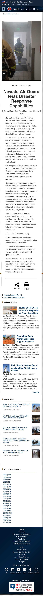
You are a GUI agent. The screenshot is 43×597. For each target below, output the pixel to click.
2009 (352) (7, 515)
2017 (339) (7, 496)
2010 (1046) (7, 513)
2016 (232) (7, 498)
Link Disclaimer (21, 537)
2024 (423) (7, 479)
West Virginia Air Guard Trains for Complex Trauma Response (15, 417)
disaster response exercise (14, 297)
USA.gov (22, 562)
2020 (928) (7, 489)
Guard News (7, 409)
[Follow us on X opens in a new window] (7, 570)
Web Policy (22, 539)
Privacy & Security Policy (21, 534)
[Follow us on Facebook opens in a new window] (30, 570)
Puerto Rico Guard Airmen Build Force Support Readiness (25, 339)
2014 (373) (7, 503)
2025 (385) (7, 477)
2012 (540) (7, 508)
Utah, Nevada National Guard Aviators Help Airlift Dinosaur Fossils (24, 368)
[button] (20, 4)
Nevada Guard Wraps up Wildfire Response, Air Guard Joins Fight (28, 310)
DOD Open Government (21, 544)
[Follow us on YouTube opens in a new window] (18, 570)
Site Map (22, 532)
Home (22, 529)
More (35, 393)
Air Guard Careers (21, 559)
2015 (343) (7, 501)
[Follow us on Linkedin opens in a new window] (12, 570)
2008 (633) (7, 517)
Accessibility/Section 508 (21, 552)
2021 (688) (7, 486)
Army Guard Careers (22, 557)
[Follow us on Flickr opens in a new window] (24, 570)
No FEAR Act (21, 550)
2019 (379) (7, 491)
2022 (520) (7, 484)
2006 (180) (7, 522)
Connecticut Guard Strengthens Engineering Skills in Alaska (15, 428)
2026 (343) (7, 474)
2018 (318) (7, 494)
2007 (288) (7, 520)
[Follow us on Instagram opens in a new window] (36, 570)
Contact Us (21, 554)
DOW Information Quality (21, 541)
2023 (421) (7, 482)
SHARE (17, 288)
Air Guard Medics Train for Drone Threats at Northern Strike (15, 451)
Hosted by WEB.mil (20, 581)
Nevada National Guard (13, 295)
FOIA (21, 547)
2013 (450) (7, 506)
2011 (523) (7, 510)
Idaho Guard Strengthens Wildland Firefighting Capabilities (16, 405)
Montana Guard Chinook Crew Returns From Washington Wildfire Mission (16, 441)
